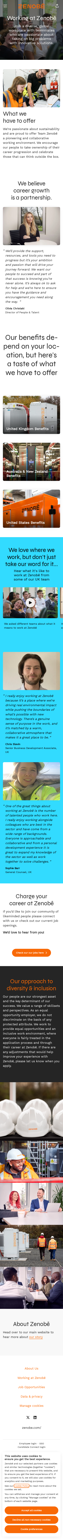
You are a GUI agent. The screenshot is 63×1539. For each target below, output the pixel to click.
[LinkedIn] (35, 1418)
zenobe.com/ (31, 1427)
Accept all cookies (31, 1510)
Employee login (27, 1443)
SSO (41, 1443)
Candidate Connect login (31, 1447)
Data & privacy (31, 1396)
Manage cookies (32, 1406)
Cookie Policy (21, 1485)
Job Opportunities (31, 1387)
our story (36, 1337)
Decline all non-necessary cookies (31, 1519)
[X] (28, 1418)
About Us (31, 1368)
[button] (57, 6)
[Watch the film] (30, 602)
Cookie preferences (31, 1529)
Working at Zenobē (31, 1378)
